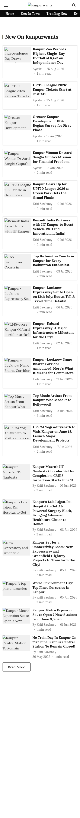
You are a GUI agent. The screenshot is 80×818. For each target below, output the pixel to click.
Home (10, 14)
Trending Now (57, 14)
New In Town (30, 14)
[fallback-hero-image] (18, 61)
